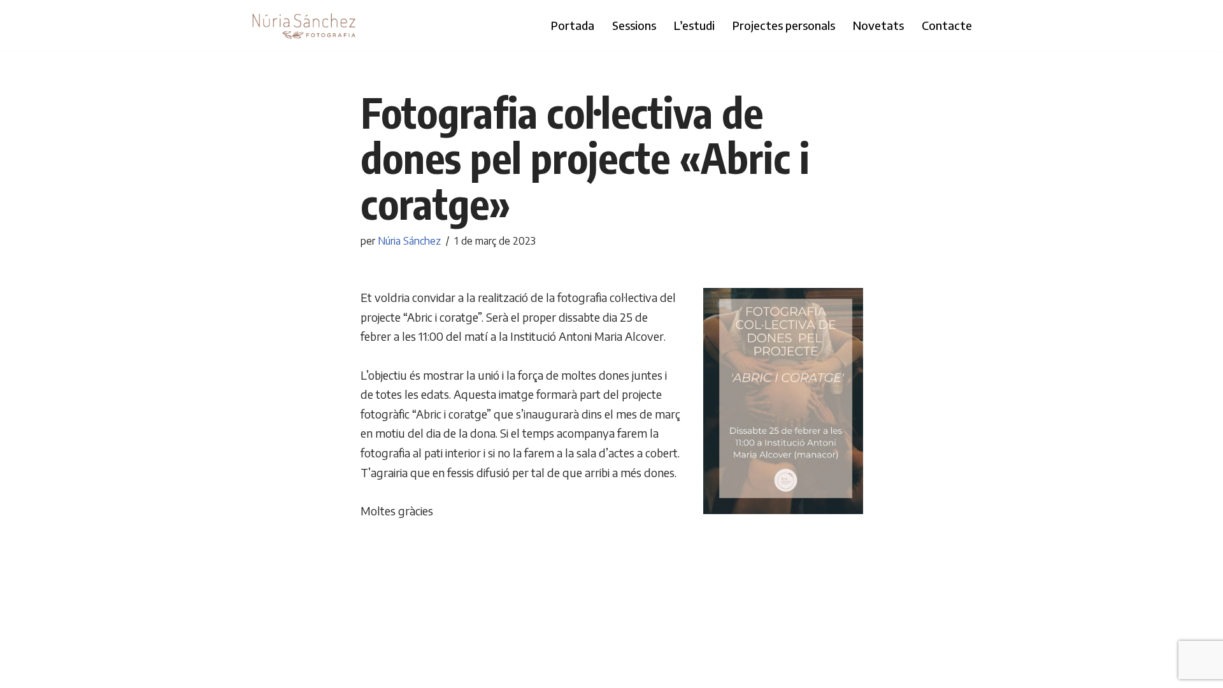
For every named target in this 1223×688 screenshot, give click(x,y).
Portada (572, 25)
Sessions (634, 25)
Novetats (878, 25)
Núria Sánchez (409, 240)
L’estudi (694, 25)
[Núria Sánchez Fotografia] (304, 25)
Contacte (947, 25)
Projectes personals (784, 25)
